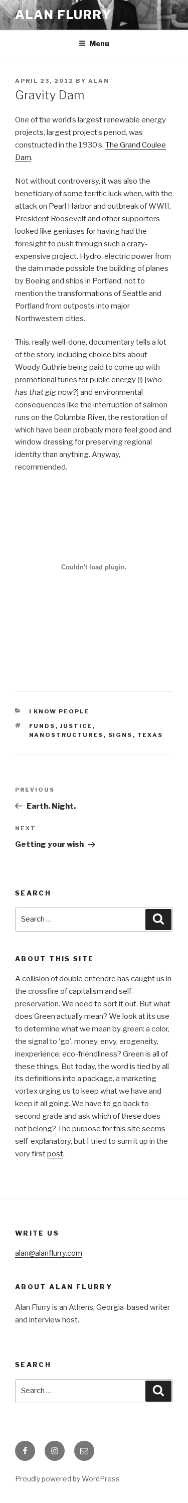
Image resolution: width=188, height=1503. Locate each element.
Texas (150, 734)
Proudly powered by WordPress (67, 1478)
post (55, 1153)
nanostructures (66, 734)
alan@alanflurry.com (48, 1253)
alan (98, 80)
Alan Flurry (63, 15)
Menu (99, 43)
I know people (59, 711)
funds (42, 725)
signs (120, 734)
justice (76, 725)
